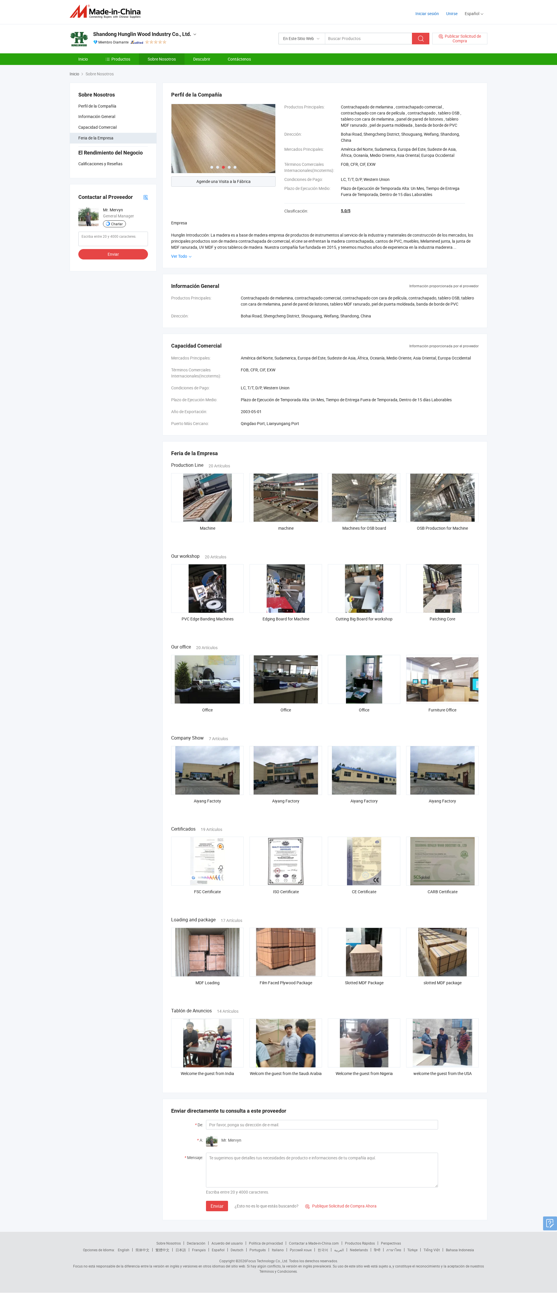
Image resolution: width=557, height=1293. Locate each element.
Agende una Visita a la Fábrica (223, 181)
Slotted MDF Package (364, 982)
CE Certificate (364, 891)
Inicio (83, 59)
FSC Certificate (207, 891)
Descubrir (201, 59)
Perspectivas (391, 1243)
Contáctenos (239, 59)
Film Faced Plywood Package (286, 982)
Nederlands (359, 1249)
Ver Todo (179, 256)
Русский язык (301, 1249)
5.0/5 (345, 210)
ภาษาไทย (393, 1249)
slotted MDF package (443, 982)
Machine (207, 528)
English (123, 1249)
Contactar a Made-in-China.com (314, 1243)
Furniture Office (442, 710)
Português (257, 1249)
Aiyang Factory (285, 801)
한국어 (323, 1249)
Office (207, 710)
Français (199, 1249)
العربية (339, 1249)
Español (218, 1249)
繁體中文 (162, 1249)
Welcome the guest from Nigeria (364, 1073)
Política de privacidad (266, 1243)
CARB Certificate (442, 891)
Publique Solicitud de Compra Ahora (341, 1206)
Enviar (113, 254)
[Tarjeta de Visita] (145, 197)
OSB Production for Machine (442, 528)
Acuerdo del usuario (227, 1243)
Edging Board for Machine (286, 619)
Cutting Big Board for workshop (364, 619)
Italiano (278, 1249)
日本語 (181, 1249)
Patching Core (442, 619)
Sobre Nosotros (162, 59)
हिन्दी (377, 1249)
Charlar (117, 223)
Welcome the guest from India (207, 1073)
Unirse (451, 13)
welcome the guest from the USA (442, 1073)
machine (286, 528)
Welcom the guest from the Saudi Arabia (286, 1073)
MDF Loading (208, 982)
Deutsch (237, 1249)
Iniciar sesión (427, 13)
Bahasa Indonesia (460, 1249)
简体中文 (142, 1249)
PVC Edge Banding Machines (208, 619)
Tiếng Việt (432, 1249)
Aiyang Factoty (207, 801)
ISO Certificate (286, 891)
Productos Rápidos (360, 1243)
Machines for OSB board (364, 528)
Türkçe (412, 1249)
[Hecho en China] (107, 11)
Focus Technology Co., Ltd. (267, 1261)
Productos (120, 59)
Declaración (196, 1243)
